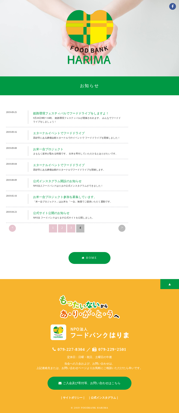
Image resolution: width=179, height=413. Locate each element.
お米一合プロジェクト (48, 149)
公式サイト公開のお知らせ (51, 213)
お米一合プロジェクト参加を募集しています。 (65, 197)
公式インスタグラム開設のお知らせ (57, 181)
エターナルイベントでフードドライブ (59, 133)
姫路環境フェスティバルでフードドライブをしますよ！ (71, 113)
